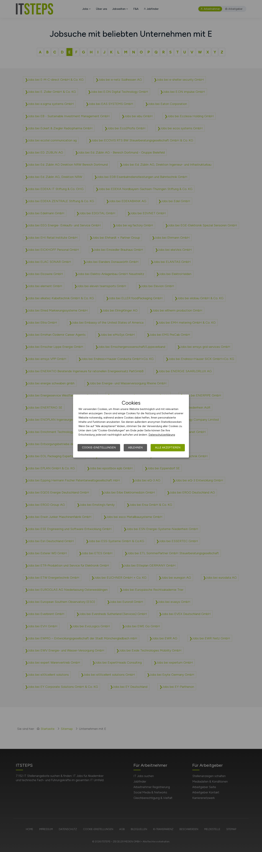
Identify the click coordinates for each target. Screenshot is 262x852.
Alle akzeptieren (167, 447)
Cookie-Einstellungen (99, 447)
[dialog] (131, 426)
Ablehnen (135, 447)
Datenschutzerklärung (161, 434)
